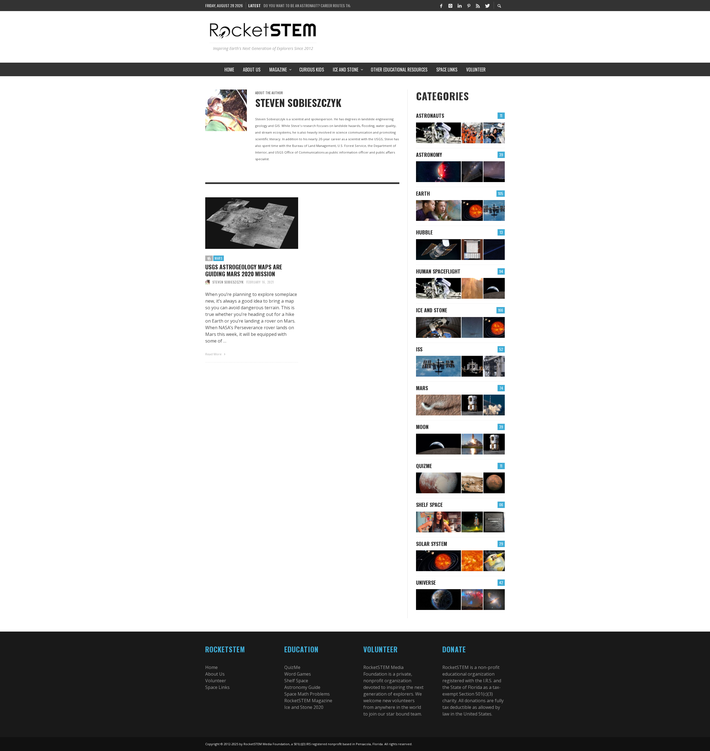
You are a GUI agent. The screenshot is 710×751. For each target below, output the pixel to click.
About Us (215, 674)
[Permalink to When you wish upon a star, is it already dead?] (472, 171)
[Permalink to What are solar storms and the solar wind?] (472, 560)
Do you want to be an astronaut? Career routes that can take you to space (306, 5)
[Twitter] (487, 5)
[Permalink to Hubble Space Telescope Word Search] (472, 249)
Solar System (431, 543)
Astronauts (430, 115)
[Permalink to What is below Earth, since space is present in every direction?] (472, 210)
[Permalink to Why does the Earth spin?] (438, 210)
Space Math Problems (307, 694)
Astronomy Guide (302, 687)
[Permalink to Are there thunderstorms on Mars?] (438, 405)
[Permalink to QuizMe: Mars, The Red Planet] (494, 482)
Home (211, 667)
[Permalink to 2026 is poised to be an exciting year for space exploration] (472, 405)
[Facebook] (441, 5)
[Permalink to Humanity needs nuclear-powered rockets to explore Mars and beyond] (494, 560)
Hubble (424, 232)
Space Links (217, 687)
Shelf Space (429, 504)
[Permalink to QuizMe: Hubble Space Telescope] (438, 249)
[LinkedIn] (459, 5)
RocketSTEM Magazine (308, 701)
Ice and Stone (431, 310)
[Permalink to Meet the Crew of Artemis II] (472, 132)
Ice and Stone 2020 (303, 707)
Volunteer (215, 681)
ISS (419, 349)
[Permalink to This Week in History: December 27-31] (438, 327)
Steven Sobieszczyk (228, 282)
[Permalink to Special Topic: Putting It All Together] (494, 327)
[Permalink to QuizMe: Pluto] (438, 482)
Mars (218, 258)
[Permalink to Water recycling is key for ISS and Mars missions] (494, 210)
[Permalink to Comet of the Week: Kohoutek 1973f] (472, 327)
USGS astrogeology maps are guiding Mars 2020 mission (243, 270)
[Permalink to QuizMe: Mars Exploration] (472, 482)
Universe (426, 582)
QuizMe (424, 465)
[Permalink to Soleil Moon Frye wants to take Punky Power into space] (438, 522)
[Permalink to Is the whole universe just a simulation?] (438, 599)
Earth (423, 193)
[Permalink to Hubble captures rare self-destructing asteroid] (494, 249)
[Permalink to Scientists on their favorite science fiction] (472, 522)
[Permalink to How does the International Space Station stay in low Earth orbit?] (472, 366)
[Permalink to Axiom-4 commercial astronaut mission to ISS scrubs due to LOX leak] (494, 366)
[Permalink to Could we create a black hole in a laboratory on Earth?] (494, 599)
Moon (422, 426)
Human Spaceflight (438, 271)
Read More (213, 354)
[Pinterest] (469, 5)
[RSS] (478, 5)
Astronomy (429, 154)
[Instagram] (450, 5)
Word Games (297, 674)
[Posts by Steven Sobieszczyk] (226, 110)
